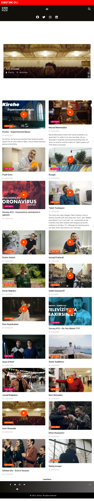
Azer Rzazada (47, 61)
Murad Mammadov (58, 127)
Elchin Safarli (8, 257)
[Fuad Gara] (23, 159)
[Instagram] (50, 17)
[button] (47, 9)
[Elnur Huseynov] (70, 415)
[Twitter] (44, 17)
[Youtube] (17, 489)
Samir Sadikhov (56, 362)
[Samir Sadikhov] (70, 346)
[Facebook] (37, 17)
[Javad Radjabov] (23, 380)
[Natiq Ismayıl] (70, 451)
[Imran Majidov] (23, 275)
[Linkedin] (56, 17)
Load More (47, 479)
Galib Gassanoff (57, 291)
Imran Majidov (9, 291)
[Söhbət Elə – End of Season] (23, 453)
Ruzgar (52, 174)
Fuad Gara (7, 174)
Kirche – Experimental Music (16, 132)
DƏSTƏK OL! (9, 2)
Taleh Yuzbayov (56, 208)
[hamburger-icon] (90, 484)
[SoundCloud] (24, 484)
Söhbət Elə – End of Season (15, 470)
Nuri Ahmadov (56, 395)
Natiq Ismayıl (55, 466)
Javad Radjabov (10, 395)
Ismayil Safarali (56, 257)
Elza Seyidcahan (10, 324)
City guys (55, 122)
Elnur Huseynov (56, 433)
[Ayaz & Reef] (23, 346)
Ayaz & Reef (8, 362)
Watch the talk (12, 75)
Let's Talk (8, 126)
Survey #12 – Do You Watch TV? (64, 328)
